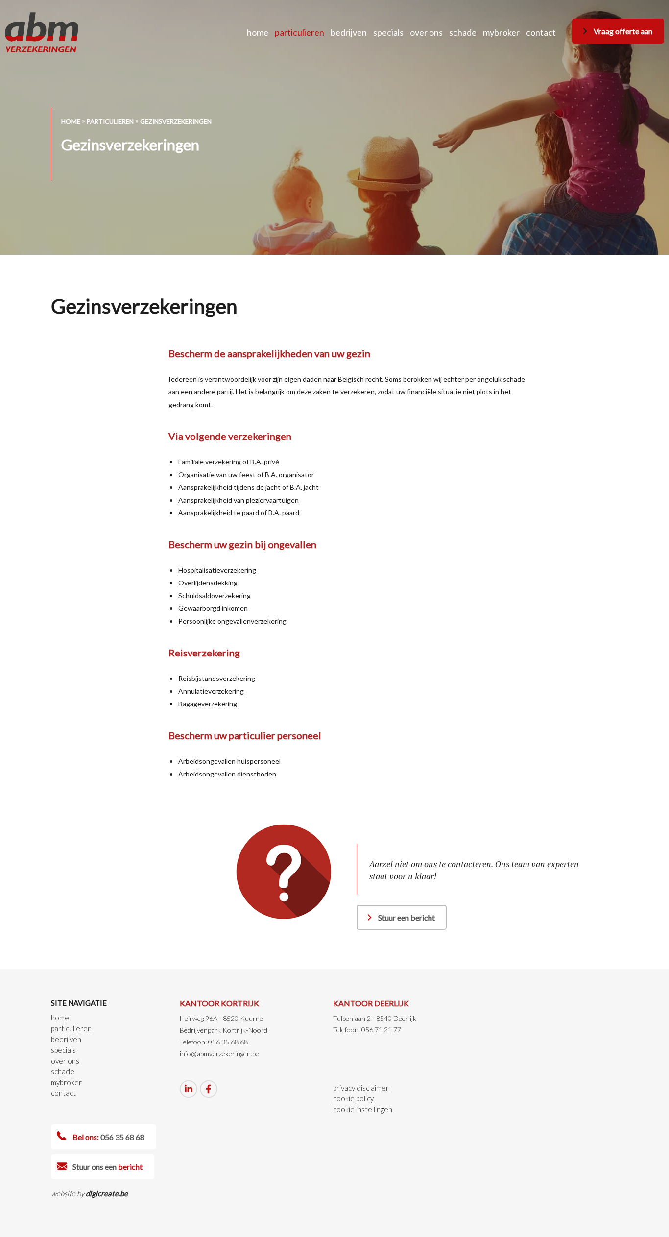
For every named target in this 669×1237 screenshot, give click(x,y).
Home (257, 32)
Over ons (426, 32)
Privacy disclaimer (361, 1087)
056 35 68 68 (108, 1136)
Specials (388, 32)
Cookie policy (353, 1098)
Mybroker (501, 32)
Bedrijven (349, 32)
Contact (541, 32)
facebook (208, 1089)
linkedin (188, 1089)
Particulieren (299, 32)
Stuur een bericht (406, 917)
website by (89, 1193)
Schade (463, 32)
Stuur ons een (107, 1166)
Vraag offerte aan (623, 31)
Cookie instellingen (362, 1109)
